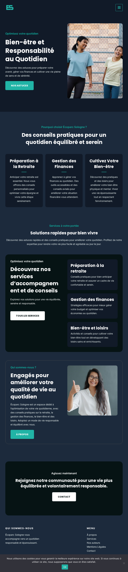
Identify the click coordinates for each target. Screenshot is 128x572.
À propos (92, 534)
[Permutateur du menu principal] (119, 7)
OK (64, 567)
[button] (27, 315)
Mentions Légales (96, 546)
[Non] (124, 563)
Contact (91, 550)
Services (91, 538)
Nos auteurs (93, 542)
